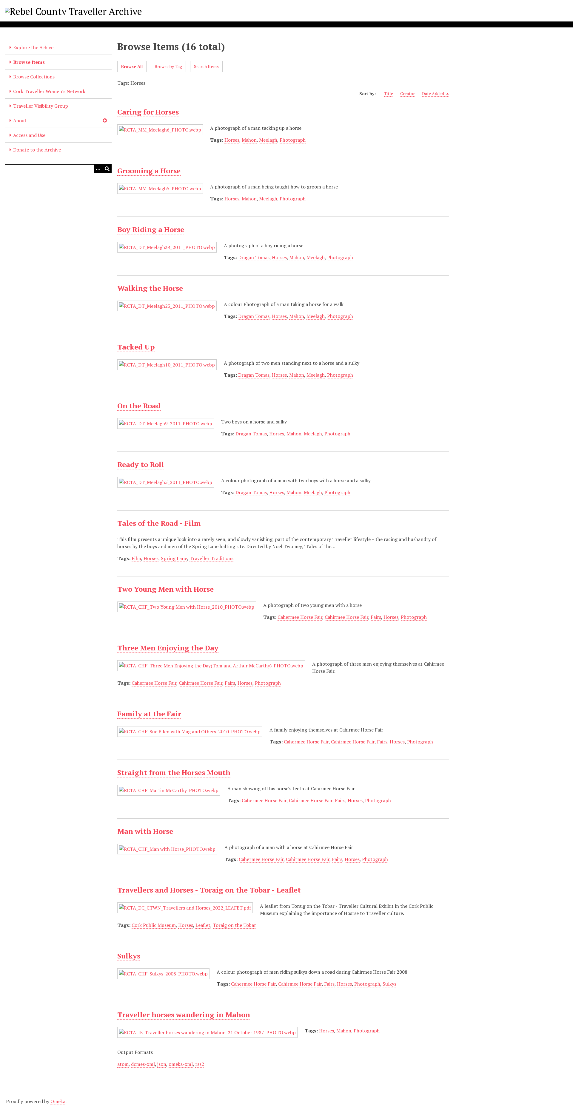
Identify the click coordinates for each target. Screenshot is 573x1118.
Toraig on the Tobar (234, 925)
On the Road (139, 405)
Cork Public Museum (154, 925)
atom (123, 1064)
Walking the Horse (150, 288)
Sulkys (128, 956)
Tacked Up (136, 347)
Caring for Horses (148, 112)
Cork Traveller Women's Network (49, 91)
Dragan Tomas (253, 257)
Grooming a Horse (149, 170)
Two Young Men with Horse (165, 589)
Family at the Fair (149, 713)
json (161, 1064)
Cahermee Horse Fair (300, 617)
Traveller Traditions (211, 558)
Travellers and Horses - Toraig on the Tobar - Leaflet (209, 890)
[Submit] (107, 168)
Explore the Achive (33, 47)
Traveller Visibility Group (40, 106)
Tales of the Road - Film (159, 523)
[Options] (98, 168)
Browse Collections (34, 76)
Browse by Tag (168, 66)
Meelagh (268, 140)
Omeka (57, 1101)
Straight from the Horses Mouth (173, 772)
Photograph (293, 140)
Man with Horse (145, 831)
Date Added (433, 93)
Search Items (206, 66)
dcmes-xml (143, 1064)
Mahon (249, 140)
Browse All (132, 66)
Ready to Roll (140, 464)
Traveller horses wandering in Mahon (183, 1014)
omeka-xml (181, 1064)
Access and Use (29, 135)
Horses (231, 140)
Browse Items (29, 62)
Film (136, 558)
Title (388, 93)
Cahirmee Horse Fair (346, 617)
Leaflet (202, 925)
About (20, 120)
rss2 (199, 1064)
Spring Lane (174, 558)
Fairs (376, 617)
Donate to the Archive (37, 149)
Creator (407, 93)
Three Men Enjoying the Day (167, 647)
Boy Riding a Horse (150, 229)
